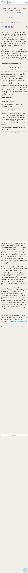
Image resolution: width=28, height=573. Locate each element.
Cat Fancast (9, 2)
